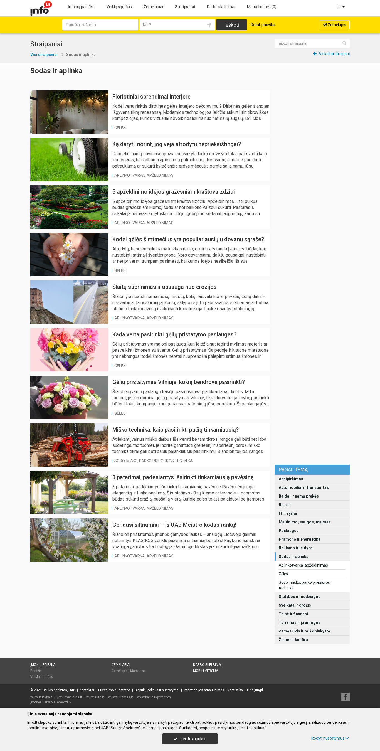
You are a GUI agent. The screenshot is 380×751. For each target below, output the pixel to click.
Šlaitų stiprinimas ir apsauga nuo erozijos (164, 287)
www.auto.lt (95, 697)
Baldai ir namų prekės (299, 496)
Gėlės (283, 574)
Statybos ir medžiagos (299, 596)
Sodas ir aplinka (294, 556)
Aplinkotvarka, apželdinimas (303, 565)
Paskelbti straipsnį (333, 53)
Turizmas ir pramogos (299, 622)
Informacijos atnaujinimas (204, 690)
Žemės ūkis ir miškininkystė (304, 631)
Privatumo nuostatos (114, 690)
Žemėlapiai (153, 6)
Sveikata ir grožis (295, 605)
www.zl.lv (64, 702)
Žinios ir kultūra (293, 639)
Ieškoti (231, 25)
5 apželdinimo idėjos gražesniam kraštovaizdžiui (173, 191)
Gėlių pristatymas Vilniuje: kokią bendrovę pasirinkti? (178, 382)
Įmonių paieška (81, 6)
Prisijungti (255, 690)
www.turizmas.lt (120, 697)
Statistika (235, 690)
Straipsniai (185, 6)
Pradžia (36, 671)
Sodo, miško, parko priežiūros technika (304, 585)
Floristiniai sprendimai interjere (151, 96)
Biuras (285, 505)
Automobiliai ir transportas (304, 487)
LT (340, 6)
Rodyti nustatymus (327, 738)
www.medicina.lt (69, 697)
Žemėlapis (336, 25)
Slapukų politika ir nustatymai (157, 690)
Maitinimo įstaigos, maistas (305, 522)
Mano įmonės (262, 6)
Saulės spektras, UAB (59, 690)
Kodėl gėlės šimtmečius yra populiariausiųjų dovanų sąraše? (188, 239)
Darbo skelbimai (221, 6)
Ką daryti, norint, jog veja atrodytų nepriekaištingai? (176, 144)
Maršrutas (138, 671)
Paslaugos (289, 530)
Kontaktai (87, 690)
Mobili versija (205, 671)
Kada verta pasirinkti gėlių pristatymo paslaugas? (174, 334)
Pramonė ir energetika (299, 539)
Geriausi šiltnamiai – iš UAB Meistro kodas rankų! (174, 524)
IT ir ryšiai (288, 513)
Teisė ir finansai (293, 614)
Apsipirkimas (291, 479)
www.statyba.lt (41, 697)
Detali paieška (263, 25)
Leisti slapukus (193, 739)
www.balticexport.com (154, 697)
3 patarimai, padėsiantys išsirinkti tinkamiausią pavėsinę (183, 477)
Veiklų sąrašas (119, 6)
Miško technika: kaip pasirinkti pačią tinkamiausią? (175, 429)
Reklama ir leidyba (296, 548)
